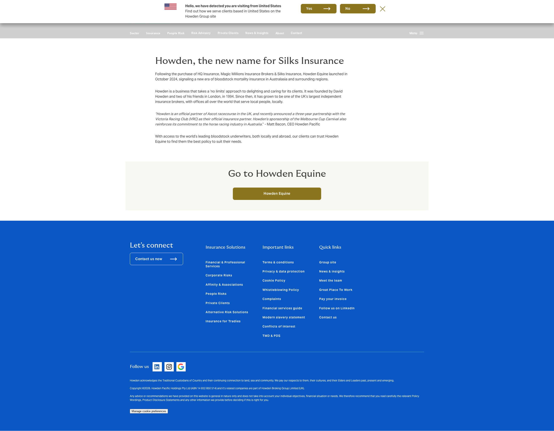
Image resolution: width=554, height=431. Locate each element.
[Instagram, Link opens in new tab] (169, 367)
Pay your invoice (333, 299)
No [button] (347, 8)
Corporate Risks (219, 275)
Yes (309, 8)
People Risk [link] (176, 33)
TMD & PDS (271, 336)
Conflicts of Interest (279, 326)
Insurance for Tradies (223, 321)
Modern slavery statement (284, 317)
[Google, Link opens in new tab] (181, 367)
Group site (327, 262)
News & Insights (257, 33)
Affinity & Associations (224, 285)
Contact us (328, 317)
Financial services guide (282, 308)
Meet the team (330, 280)
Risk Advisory (201, 33)
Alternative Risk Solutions (227, 312)
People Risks (216, 294)
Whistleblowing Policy (281, 290)
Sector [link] (134, 33)
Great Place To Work (336, 290)
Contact (296, 33)
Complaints (272, 299)
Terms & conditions (278, 262)
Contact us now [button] (148, 259)
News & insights (332, 271)
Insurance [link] (153, 33)
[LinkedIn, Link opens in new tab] (157, 367)
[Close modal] (383, 8)
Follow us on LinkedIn (337, 308)
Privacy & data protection (284, 271)
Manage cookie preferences (149, 411)
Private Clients (228, 33)
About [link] (279, 33)
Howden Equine (277, 193)
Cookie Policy (274, 280)
